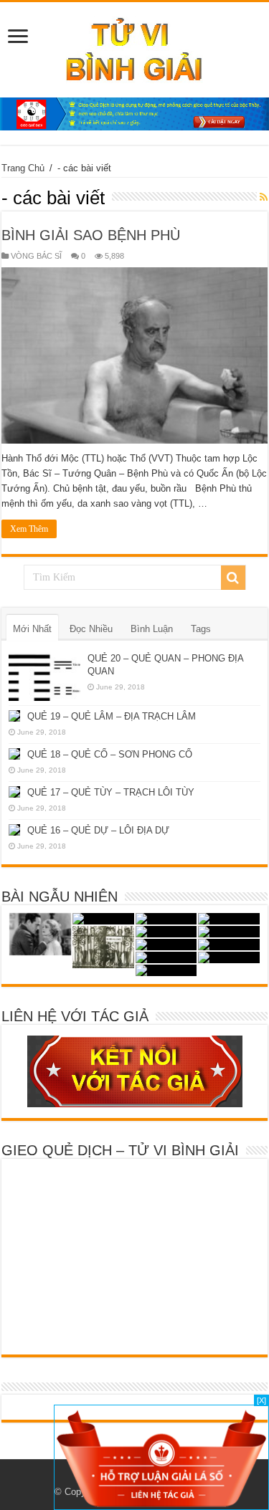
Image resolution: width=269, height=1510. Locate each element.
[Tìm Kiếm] (233, 577)
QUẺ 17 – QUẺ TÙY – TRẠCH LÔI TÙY (110, 792)
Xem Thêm (29, 529)
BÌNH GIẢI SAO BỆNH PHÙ (90, 235)
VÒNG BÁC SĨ (36, 256)
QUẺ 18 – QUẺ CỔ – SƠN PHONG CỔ (109, 754)
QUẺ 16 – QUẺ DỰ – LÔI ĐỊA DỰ (98, 830)
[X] (261, 1400)
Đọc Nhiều (91, 628)
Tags (201, 628)
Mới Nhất (32, 628)
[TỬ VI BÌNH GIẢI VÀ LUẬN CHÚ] (134, 47)
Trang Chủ (22, 168)
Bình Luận (152, 628)
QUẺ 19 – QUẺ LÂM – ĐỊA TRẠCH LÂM (111, 716)
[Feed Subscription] (264, 197)
